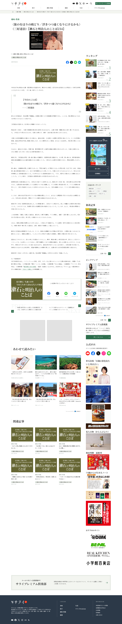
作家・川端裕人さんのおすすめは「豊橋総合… (104, 210)
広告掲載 (98, 610)
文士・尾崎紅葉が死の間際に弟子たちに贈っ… (69, 447)
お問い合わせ (99, 615)
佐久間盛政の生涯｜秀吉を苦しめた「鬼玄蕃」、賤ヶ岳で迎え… (104, 62)
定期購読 (97, 173)
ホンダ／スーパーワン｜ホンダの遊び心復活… (104, 245)
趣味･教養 (50, 8)
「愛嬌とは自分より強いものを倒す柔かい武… (21, 478)
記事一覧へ (104, 253)
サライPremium (80, 609)
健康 (66, 8)
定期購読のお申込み (101, 608)
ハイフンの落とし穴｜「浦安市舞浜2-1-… (103, 236)
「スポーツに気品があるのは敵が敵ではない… (69, 478)
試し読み (97, 169)
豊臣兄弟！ (92, 188)
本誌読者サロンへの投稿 (102, 605)
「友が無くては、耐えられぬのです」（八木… (45, 447)
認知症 (105, 191)
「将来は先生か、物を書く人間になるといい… (45, 478)
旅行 (33, 8)
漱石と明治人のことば (29, 11)
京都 (90, 196)
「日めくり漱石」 (27, 269)
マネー (99, 191)
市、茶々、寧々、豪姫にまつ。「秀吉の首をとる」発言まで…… (104, 106)
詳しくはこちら (98, 337)
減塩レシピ (92, 191)
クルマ (99, 188)
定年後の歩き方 (93, 193)
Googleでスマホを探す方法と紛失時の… (104, 228)
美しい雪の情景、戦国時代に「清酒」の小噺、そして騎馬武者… (104, 73)
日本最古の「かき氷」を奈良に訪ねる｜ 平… (104, 219)
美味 (18, 8)
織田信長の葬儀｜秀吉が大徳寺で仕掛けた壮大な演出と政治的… (104, 95)
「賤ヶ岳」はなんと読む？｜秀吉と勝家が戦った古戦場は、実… (104, 128)
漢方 (95, 196)
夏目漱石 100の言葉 (30, 267)
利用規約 (98, 612)
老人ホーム (102, 193)
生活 (81, 8)
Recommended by (70, 411)
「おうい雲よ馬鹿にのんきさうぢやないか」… (21, 447)
